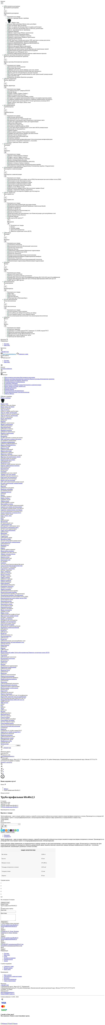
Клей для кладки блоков (7, 624)
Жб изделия (4, 651)
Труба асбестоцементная (22, 652)
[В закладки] (5, 826)
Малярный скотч (5, 462)
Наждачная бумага (6, 427)
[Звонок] (14, 1023)
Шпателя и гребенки (6, 454)
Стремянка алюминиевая (8, 442)
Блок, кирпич (7, 975)
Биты (2, 518)
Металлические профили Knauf (9, 615)
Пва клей (3, 486)
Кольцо (3, 652)
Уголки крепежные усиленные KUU (11, 512)
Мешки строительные (7, 424)
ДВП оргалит (4, 702)
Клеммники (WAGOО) (7, 586)
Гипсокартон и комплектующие (13, 976)
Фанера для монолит (6, 693)
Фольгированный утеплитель (9, 685)
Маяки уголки (5, 612)
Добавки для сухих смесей (8, 474)
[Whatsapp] (4, 1023)
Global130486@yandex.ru (8, 994)
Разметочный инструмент (8, 459)
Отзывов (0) (7, 836)
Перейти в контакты (6, 762)
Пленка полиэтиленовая (7, 676)
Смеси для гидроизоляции (8, 530)
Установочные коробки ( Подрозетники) (12, 595)
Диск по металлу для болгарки (9, 415)
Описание (7, 835)
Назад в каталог (5, 793)
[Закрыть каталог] (2, 3)
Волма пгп (4, 633)
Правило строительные (7, 433)
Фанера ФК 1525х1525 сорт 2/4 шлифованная (13, 696)
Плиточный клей (5, 560)
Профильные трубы (6, 741)
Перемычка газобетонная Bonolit (10, 627)
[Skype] (18, 830)
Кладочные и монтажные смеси (9, 527)
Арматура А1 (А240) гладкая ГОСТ (11, 732)
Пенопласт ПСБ (5, 670)
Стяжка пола (4, 536)
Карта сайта (7, 969)
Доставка (6, 343)
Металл (6, 788)
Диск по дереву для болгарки (9, 412)
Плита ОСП (4, 691)
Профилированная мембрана (9, 679)
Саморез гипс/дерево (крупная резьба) (11, 507)
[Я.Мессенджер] (2, 830)
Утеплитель (4, 655)
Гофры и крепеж (5, 577)
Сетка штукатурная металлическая (10, 726)
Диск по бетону (5, 409)
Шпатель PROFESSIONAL (8, 445)
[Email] (9, 1023)
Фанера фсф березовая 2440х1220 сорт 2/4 (12, 699)
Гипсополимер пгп (6, 636)
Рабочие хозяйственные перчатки (10, 465)
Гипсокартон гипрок (6, 604)
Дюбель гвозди (5, 501)
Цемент (3, 548)
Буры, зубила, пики (6, 515)
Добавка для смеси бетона (8, 554)
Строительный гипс (6, 524)
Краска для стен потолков (8, 480)
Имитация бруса (5, 714)
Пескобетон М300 (6, 539)
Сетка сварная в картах (7, 723)
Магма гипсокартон (6, 610)
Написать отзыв (5, 902)
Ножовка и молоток (6, 430)
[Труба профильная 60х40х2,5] (9, 807)
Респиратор (4, 436)
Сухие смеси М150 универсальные (10, 542)
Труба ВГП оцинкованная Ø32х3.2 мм (11, 945)
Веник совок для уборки (7, 406)
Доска (2, 708)
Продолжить (4, 921)
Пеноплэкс (4, 673)
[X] (11, 830)
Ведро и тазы (4, 403)
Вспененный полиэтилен (8, 658)
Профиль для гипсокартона (8, 621)
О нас (5, 956)
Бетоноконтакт (5, 468)
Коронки (3, 421)
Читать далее (4, 819)
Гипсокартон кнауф (6, 607)
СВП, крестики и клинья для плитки (11, 439)
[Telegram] (9, 830)
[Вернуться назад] (5, 11)
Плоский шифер (10, 652)
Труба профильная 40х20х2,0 (9, 926)
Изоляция (6, 978)
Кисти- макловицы (6, 418)
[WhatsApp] (15, 830)
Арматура (3, 729)
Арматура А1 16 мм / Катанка (9, 932)
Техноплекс (4, 682)
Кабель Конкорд (5, 583)
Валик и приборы (6, 398)
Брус (2, 705)
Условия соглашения (9, 958)
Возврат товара (8, 968)
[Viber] (13, 830)
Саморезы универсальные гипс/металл (11, 509)
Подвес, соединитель (6, 618)
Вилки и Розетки (5, 574)
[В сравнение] (2, 826)
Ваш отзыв (4, 913)
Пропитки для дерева (7, 489)
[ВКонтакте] (4, 830)
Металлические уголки (7, 738)
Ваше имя (3, 910)
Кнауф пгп (4, 630)
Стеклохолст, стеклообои (8, 568)
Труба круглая (5, 744)
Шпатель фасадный (6, 451)
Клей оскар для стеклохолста (9, 477)
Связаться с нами (23, 354)
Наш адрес (7, 345)
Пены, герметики (5, 571)
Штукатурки (4, 521)
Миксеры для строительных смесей (11, 456)
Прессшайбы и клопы (7, 504)
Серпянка (3, 562)
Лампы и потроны (6, 589)
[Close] (1, 907)
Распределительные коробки (9, 592)
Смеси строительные (10, 980)
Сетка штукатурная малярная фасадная (11, 565)
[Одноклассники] (6, 830)
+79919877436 (5, 985)
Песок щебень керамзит (7, 551)
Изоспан (3, 664)
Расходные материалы (10, 979)
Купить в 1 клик (10, 832)
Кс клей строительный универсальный (11, 483)
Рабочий (3, 648)
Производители (8, 959)
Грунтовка (3, 471)
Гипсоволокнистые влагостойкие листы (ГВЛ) (14, 598)
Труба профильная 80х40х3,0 (9, 939)
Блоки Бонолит (5, 645)
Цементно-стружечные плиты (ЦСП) (39, 652)
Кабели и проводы (6, 580)
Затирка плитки (5, 557)
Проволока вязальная (7, 735)
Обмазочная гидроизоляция (8, 667)
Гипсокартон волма (6, 601)
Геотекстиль (4, 661)
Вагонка (3, 711)
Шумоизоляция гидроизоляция (9, 688)
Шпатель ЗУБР (5, 448)
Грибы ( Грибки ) (5, 498)
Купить (3, 929)
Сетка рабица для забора (7, 720)
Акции (6, 961)
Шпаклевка (4, 533)
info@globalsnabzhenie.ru (9, 354)
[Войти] (52, 766)
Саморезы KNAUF (6, 492)
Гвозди (3, 495)
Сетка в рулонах (5, 717)
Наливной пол (5, 545)
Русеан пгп (4, 639)
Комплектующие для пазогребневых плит (12, 642)
